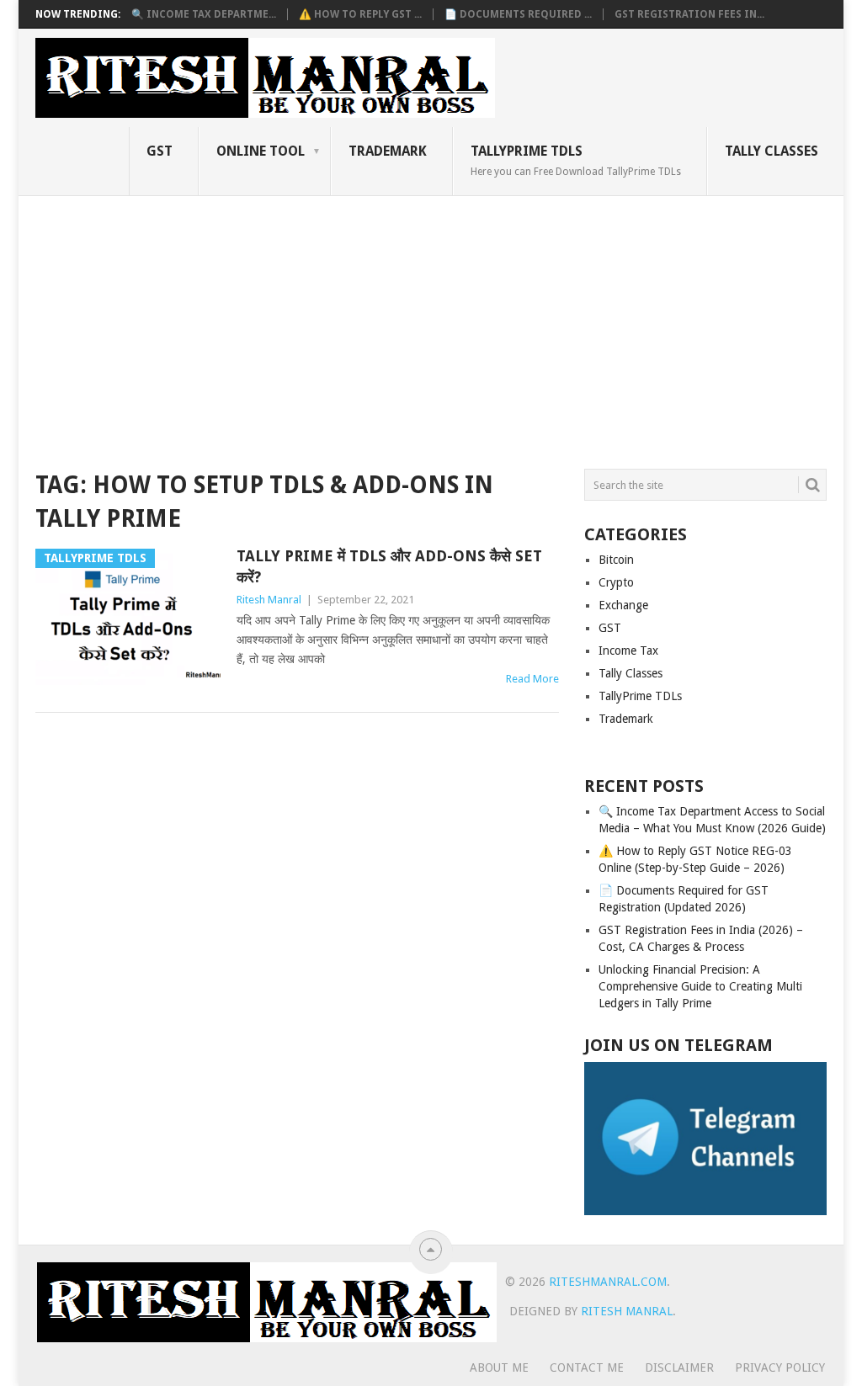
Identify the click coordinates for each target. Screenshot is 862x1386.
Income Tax (628, 650)
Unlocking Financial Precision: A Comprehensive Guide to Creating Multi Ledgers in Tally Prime (700, 986)
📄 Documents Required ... (518, 14)
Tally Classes (771, 151)
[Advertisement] (431, 322)
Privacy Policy (780, 1367)
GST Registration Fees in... (689, 14)
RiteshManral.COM (608, 1281)
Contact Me (587, 1367)
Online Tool (260, 151)
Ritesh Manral (269, 599)
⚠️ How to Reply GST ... (360, 14)
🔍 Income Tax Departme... (203, 14)
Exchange (623, 605)
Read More (532, 678)
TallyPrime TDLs (576, 160)
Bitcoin (616, 559)
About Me (499, 1367)
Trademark (388, 151)
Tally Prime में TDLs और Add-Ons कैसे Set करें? (389, 566)
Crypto (616, 582)
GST (159, 151)
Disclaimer (679, 1367)
